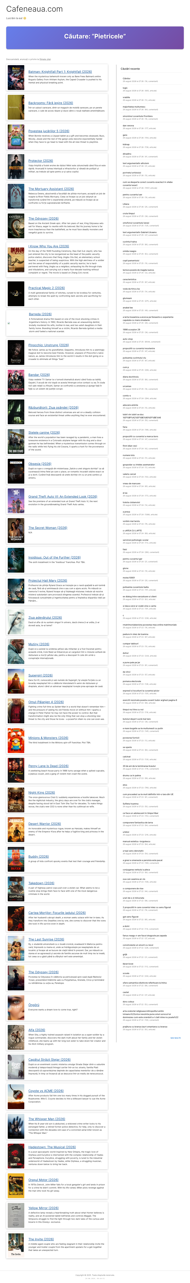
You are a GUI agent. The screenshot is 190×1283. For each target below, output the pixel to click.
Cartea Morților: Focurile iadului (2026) (57, 913)
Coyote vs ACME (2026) (46, 1091)
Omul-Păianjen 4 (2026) (46, 702)
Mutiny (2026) (38, 644)
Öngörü (33, 1005)
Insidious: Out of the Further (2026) (54, 557)
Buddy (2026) (38, 856)
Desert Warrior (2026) (44, 824)
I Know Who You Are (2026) (48, 246)
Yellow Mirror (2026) (43, 1208)
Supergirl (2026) (40, 675)
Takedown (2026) (41, 883)
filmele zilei (45, 59)
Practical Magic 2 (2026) (46, 288)
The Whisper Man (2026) (46, 1119)
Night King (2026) (41, 792)
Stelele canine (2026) (44, 432)
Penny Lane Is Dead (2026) (48, 766)
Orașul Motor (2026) (43, 1180)
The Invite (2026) (41, 1239)
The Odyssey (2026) (43, 218)
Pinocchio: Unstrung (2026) (48, 345)
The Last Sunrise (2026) (46, 939)
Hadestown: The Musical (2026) (52, 1147)
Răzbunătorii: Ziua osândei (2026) (53, 407)
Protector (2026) (40, 161)
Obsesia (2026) (39, 464)
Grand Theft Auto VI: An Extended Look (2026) (62, 496)
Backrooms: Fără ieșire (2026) (50, 103)
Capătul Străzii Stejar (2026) (49, 1059)
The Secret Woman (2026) (47, 528)
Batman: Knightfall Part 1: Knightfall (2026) (60, 72)
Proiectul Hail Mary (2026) (47, 580)
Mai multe (176, 1038)
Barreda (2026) (40, 314)
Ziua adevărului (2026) (45, 617)
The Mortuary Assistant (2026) (51, 189)
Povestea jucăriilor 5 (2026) (48, 131)
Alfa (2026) (36, 1030)
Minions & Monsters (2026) (48, 738)
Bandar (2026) (39, 375)
